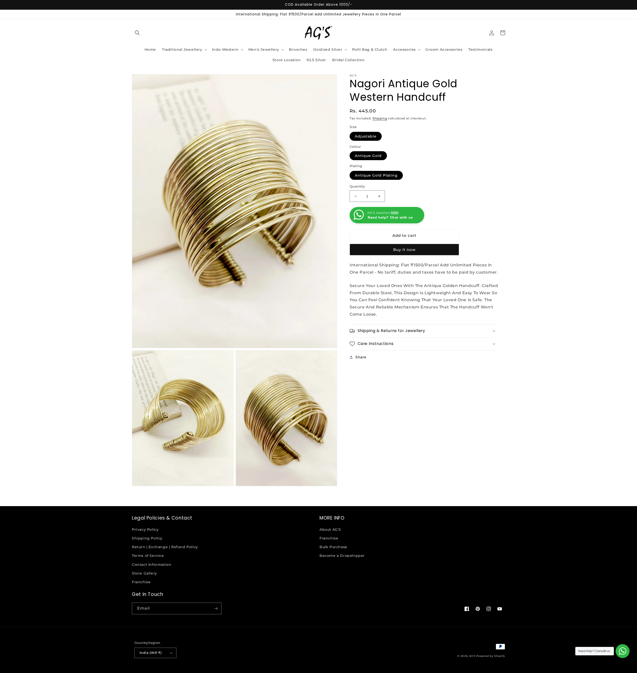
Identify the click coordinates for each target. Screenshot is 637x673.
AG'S (472, 656)
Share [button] (361, 357)
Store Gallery (144, 573)
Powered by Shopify (490, 656)
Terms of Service (148, 555)
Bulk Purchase (333, 547)
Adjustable (365, 136)
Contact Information (151, 564)
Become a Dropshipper (342, 555)
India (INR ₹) (150, 653)
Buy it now (404, 249)
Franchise (141, 582)
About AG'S (330, 529)
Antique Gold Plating (376, 175)
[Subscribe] (215, 608)
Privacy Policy (145, 529)
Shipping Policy (147, 538)
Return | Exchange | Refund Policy (165, 547)
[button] (137, 32)
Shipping (379, 118)
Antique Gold (368, 155)
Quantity (357, 186)
